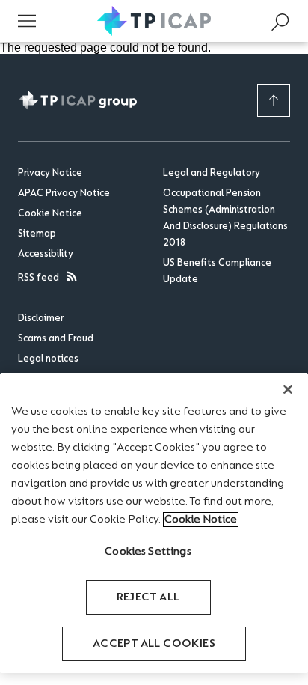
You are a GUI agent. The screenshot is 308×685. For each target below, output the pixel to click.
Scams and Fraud (55, 339)
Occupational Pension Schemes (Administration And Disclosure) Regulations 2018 (225, 219)
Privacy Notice (50, 173)
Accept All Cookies (154, 644)
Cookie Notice (50, 214)
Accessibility (45, 254)
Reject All (148, 597)
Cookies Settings (148, 552)
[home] (154, 21)
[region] (154, 523)
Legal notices (48, 359)
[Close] (287, 389)
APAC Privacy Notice (64, 194)
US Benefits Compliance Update (217, 271)
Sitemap (37, 234)
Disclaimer (41, 319)
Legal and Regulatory (211, 173)
